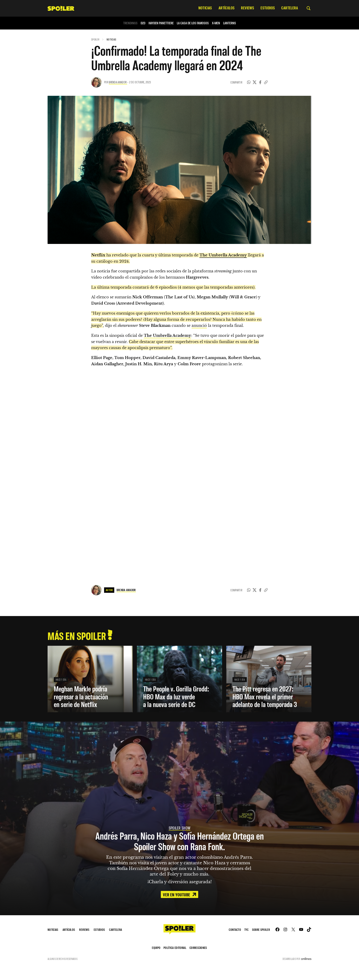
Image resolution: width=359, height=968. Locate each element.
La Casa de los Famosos (193, 23)
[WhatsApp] (249, 82)
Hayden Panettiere (161, 23)
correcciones (198, 948)
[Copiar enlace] (266, 82)
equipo (156, 948)
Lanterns (229, 23)
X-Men (216, 23)
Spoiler (95, 39)
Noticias (111, 39)
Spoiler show (180, 827)
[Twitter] (255, 82)
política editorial (175, 948)
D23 (143, 23)
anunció (199, 325)
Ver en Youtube (177, 894)
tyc (246, 929)
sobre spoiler (261, 929)
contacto (235, 929)
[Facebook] (260, 82)
